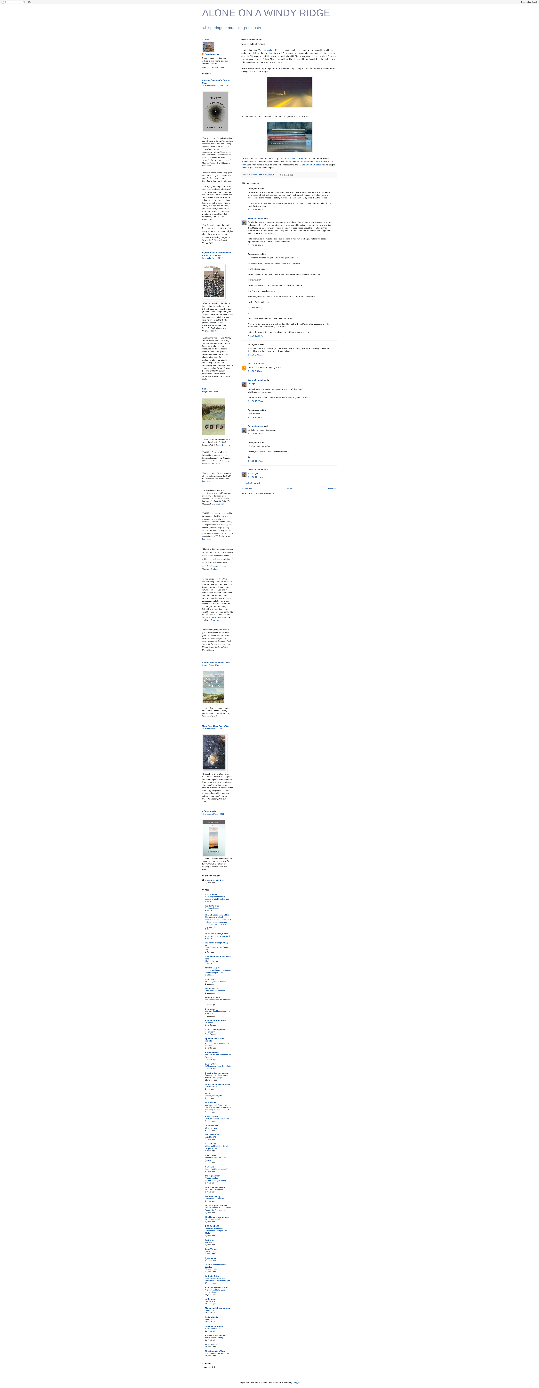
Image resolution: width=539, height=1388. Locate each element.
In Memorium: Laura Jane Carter (218, 1066)
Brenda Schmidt (255, 218)
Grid (204, 389)
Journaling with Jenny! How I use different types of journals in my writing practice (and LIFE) (218, 1107)
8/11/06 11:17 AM (255, 461)
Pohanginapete (212, 997)
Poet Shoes (210, 1144)
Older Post (331, 489)
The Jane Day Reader (215, 1187)
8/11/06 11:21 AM (255, 477)
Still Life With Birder (214, 1326)
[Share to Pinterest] (291, 175)
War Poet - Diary (212, 1196)
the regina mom (212, 1176)
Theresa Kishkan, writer (216, 933)
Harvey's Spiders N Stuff (216, 1287)
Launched (209, 1023)
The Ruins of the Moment (217, 1217)
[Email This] (281, 175)
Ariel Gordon (254, 364)
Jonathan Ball (211, 1126)
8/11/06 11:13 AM (255, 434)
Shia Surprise (210, 1319)
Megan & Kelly (211, 1269)
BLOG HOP (210, 1310)
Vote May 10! (210, 1137)
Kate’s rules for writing (214, 1338)
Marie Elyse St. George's (311, 164)
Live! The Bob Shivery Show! (217, 1353)
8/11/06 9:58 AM (255, 371)
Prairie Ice (209, 1240)
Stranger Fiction (211, 1128)
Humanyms (210, 1258)
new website (210, 1301)
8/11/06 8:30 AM (255, 355)
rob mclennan (211, 894)
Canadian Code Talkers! (214, 1199)
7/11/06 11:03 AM (255, 210)
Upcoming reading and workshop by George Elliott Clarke (216, 1230)
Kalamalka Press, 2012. (212, 258)
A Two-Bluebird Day (213, 1329)
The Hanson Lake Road (269, 50)
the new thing (210, 1251)
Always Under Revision (216, 1335)
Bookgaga (210, 1009)
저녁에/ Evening (211, 961)
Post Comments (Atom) (264, 493)
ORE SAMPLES (212, 1226)
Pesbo (208, 1093)
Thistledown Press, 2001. (213, 814)
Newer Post (247, 489)
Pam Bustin (210, 1102)
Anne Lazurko (211, 1116)
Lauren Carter (211, 1064)
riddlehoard (210, 1299)
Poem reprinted (211, 1032)
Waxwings (209, 1242)
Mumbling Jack (212, 988)
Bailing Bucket (212, 1317)
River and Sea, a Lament (215, 991)
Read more (207, 219)
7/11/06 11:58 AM (255, 245)
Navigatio (209, 1167)
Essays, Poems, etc (213, 1096)
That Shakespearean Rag (217, 915)
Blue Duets (210, 979)
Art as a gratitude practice (215, 982)
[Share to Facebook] (289, 175)
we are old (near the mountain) (217, 936)
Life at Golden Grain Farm (217, 1084)
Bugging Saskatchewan (216, 1073)
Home (289, 489)
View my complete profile (213, 67)
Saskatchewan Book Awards (298, 158)
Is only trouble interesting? (216, 1169)
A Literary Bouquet (212, 908)
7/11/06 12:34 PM (255, 336)
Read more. (206, 166)
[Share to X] (286, 175)
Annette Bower (212, 1052)
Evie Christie (211, 1344)
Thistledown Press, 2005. (213, 729)
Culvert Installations (214, 880)
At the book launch (212, 1219)
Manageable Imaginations (217, 1308)
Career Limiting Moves (216, 1029)
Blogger (296, 1382)
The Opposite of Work (215, 1351)
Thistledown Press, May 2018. (215, 86)
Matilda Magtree (212, 968)
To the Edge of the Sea (216, 1205)
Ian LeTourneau (212, 1134)
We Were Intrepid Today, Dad (217, 1119)
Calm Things (211, 1249)
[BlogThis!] (283, 175)
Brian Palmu (211, 1155)
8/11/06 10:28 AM (255, 401)
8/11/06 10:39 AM (255, 417)
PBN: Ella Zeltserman (214, 1190)
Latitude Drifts (212, 1276)
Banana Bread (211, 1087)
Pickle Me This (212, 906)
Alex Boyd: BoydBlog (215, 1020)
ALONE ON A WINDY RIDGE (266, 12)
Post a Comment (252, 483)
